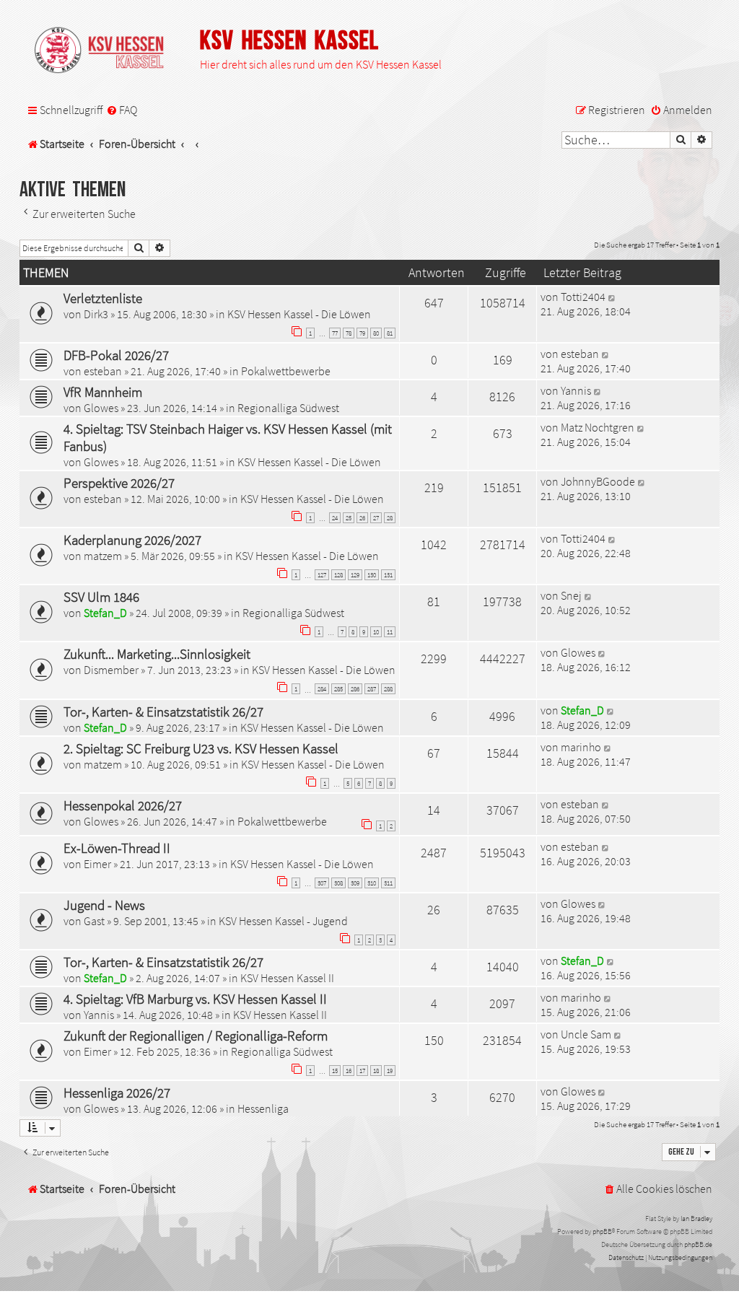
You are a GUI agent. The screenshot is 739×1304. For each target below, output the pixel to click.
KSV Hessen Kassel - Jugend (283, 921)
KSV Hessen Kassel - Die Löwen (299, 314)
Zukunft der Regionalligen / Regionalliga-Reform (196, 1035)
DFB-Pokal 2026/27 (116, 355)
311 (388, 883)
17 (362, 1071)
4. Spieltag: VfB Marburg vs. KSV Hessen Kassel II (195, 998)
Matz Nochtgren (597, 427)
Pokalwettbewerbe (286, 371)
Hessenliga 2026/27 (117, 1092)
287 (371, 689)
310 (371, 883)
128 (338, 575)
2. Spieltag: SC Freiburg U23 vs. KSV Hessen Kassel (201, 748)
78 (348, 333)
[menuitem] (121, 110)
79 (362, 333)
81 (390, 333)
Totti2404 (583, 296)
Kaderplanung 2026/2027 (132, 539)
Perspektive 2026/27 (119, 482)
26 (362, 518)
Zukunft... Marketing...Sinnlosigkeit (157, 653)
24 (335, 518)
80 (376, 333)
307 (322, 883)
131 (388, 575)
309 (355, 883)
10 (376, 632)
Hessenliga (263, 1108)
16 (348, 1071)
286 (355, 689)
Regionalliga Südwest (288, 408)
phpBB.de (698, 1244)
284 (322, 689)
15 (335, 1071)
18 (376, 1071)
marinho (581, 747)
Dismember (111, 669)
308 (338, 883)
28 (390, 518)
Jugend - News (104, 905)
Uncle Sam (586, 1034)
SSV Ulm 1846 (101, 596)
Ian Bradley (696, 1218)
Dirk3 (96, 314)
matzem (103, 555)
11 (390, 632)
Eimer (97, 864)
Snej (571, 595)
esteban (103, 371)
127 (322, 575)
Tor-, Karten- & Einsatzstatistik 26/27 (163, 711)
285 (338, 689)
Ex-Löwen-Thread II (117, 848)
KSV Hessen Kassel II (287, 978)
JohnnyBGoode (598, 481)
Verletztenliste (103, 298)
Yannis (576, 390)
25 (348, 518)
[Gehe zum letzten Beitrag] (612, 296)
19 (390, 1071)
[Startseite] (106, 51)
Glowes (101, 408)
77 (335, 333)
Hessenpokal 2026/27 (123, 805)
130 (371, 575)
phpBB (602, 1231)
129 (355, 575)
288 (388, 689)
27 (376, 518)
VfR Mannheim (103, 392)
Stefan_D (105, 612)
